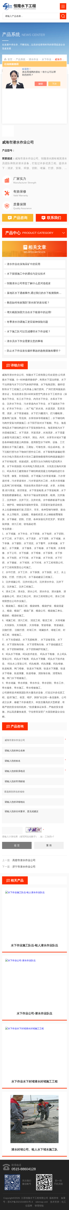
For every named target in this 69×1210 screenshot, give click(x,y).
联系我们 (54, 218)
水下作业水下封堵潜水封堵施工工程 (34, 1081)
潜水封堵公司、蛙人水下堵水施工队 (34, 1149)
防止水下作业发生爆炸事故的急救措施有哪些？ (34, 350)
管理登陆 (39, 1205)
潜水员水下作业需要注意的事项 (25, 341)
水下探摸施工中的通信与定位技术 (26, 273)
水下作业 (46, 59)
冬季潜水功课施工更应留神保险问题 (27, 321)
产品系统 (20, 59)
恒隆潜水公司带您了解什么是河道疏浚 (29, 283)
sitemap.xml (41, 1202)
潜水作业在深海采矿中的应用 (23, 264)
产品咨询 (20, 218)
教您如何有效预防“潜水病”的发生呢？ (28, 302)
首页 (10, 59)
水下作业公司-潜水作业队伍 (34, 1013)
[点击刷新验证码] (34, 830)
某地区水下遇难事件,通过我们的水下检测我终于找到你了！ (36, 293)
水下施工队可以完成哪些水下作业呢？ (29, 331)
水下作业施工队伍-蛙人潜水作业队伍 (34, 945)
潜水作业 (33, 59)
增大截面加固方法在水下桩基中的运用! (29, 312)
